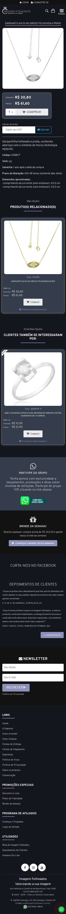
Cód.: (33, 277)
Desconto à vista (10, 793)
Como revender (9, 733)
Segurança (7, 754)
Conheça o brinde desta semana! (34, 543)
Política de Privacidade (13, 694)
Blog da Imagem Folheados (15, 845)
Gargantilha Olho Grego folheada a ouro (33, 281)
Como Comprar (9, 739)
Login (25, 2)
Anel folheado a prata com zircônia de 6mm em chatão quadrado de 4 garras (33, 414)
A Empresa (7, 728)
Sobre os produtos (11, 770)
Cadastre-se (41, 2)
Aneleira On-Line (11, 855)
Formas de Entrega (11, 744)
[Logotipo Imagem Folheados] (16, 10)
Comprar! (36, 301)
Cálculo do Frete (10, 124)
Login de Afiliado (10, 827)
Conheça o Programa (12, 821)
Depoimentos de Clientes (14, 850)
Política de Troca (10, 759)
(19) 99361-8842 (35, 907)
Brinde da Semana (11, 803)
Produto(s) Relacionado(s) (34, 309)
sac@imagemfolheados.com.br (36, 903)
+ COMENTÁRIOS (52, 635)
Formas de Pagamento (13, 749)
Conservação (8, 775)
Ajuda (5, 723)
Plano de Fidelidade (12, 798)
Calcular (44, 129)
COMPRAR (37, 111)
